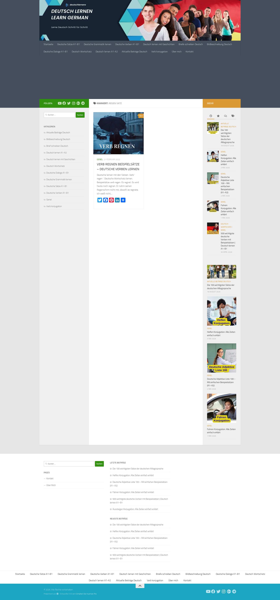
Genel (100, 159)
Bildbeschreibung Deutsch (219, 44)
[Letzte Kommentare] (225, 116)
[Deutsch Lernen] (59, 103)
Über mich (177, 51)
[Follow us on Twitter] (69, 103)
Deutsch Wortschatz (82, 51)
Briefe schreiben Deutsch (191, 44)
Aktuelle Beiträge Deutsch (134, 51)
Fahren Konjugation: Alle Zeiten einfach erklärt (133, 492)
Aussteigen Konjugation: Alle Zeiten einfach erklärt (135, 509)
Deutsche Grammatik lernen (97, 44)
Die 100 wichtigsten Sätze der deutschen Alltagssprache (228, 136)
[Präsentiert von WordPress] (57, 594)
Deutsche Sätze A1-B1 (68, 44)
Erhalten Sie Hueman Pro (86, 594)
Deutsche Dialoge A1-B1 (56, 51)
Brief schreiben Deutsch (57, 146)
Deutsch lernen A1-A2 (107, 51)
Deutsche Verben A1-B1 (127, 44)
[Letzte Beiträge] (210, 116)
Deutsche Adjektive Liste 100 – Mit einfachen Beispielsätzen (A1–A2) (221, 382)
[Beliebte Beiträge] (218, 116)
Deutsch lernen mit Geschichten (159, 44)
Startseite (48, 44)
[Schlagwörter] (232, 116)
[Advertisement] (140, 77)
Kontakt (190, 51)
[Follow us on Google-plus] (78, 103)
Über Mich (51, 485)
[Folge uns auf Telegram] (83, 103)
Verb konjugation (159, 51)
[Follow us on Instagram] (73, 103)
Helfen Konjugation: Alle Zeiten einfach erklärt (133, 475)
